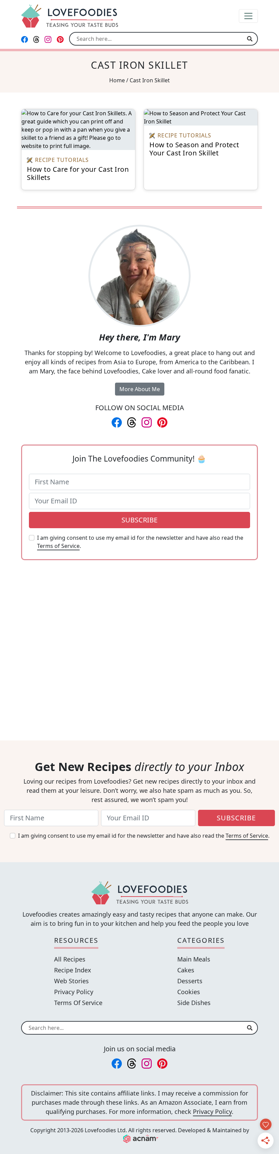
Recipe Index (72, 970)
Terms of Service (58, 546)
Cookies (188, 992)
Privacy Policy (73, 992)
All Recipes (69, 959)
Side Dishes (194, 1003)
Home (117, 80)
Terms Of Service (78, 1003)
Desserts (189, 981)
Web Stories (71, 981)
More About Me (139, 389)
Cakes (185, 970)
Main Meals (193, 959)
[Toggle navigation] (248, 16)
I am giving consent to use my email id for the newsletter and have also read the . (140, 542)
